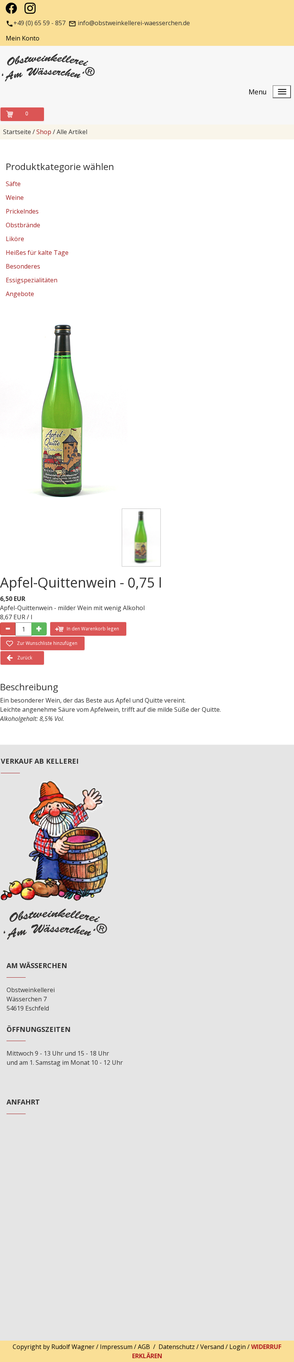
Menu (257, 91)
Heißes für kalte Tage (37, 252)
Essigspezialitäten (31, 280)
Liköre (15, 239)
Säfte (13, 184)
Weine (15, 197)
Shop (43, 132)
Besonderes (23, 266)
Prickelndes (22, 211)
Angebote (20, 294)
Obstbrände (23, 225)
